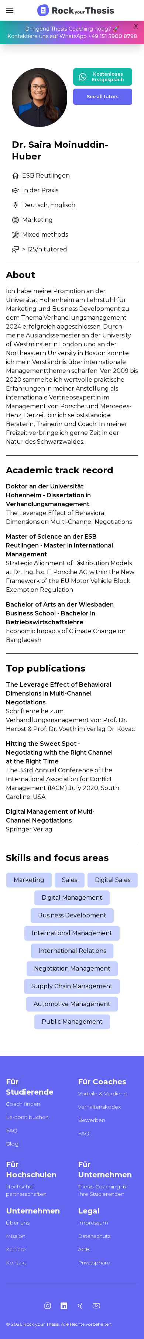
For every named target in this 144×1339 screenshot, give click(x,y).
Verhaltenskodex (99, 1106)
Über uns (18, 1222)
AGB (84, 1249)
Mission (15, 1236)
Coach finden (23, 1104)
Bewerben (91, 1120)
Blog (12, 1143)
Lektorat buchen (27, 1117)
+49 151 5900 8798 (112, 36)
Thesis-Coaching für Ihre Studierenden (103, 1190)
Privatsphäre (94, 1262)
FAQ (11, 1130)
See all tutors (103, 96)
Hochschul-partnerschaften (26, 1190)
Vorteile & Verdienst (103, 1093)
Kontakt (16, 1262)
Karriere (16, 1249)
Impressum (93, 1222)
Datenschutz (94, 1236)
